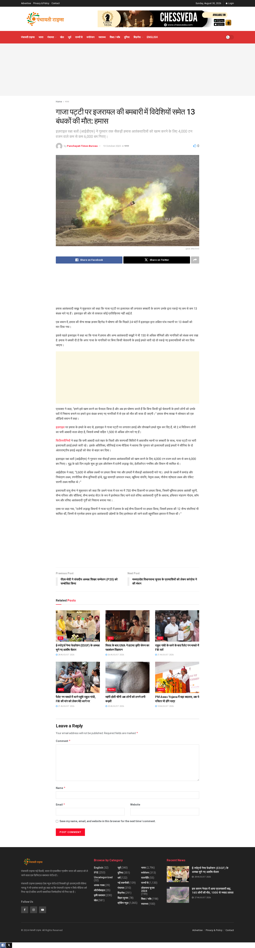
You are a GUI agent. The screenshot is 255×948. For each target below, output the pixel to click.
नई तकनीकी (123, 882)
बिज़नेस (137, 37)
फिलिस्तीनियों (63, 440)
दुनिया (127, 37)
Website (135, 804)
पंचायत (50, 37)
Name (61, 788)
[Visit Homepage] (45, 19)
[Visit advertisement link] (166, 18)
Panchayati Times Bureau (82, 146)
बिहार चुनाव (123, 897)
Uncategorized (103, 877)
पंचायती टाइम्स (28, 37)
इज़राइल (60, 427)
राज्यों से (79, 37)
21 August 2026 (165, 655)
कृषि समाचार (99, 895)
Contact (56, 3)
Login (231, 3)
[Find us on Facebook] (24, 909)
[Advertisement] (127, 70)
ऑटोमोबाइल (99, 890)
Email (60, 804)
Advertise (26, 3)
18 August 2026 (165, 706)
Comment (63, 741)
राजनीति (145, 877)
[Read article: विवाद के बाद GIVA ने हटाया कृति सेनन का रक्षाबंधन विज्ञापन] (127, 626)
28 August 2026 (65, 655)
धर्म (119, 877)
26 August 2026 (115, 655)
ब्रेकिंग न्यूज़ (123, 902)
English (152, 37)
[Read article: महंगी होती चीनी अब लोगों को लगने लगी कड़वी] (127, 677)
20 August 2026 (115, 706)
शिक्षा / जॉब (115, 37)
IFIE (96, 872)
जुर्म (69, 37)
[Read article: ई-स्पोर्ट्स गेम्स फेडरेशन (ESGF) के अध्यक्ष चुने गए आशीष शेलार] (78, 626)
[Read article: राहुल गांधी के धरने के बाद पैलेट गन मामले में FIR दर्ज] (177, 626)
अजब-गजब (99, 885)
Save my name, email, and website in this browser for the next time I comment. (108, 821)
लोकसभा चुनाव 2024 (148, 889)
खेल (62, 37)
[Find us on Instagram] (33, 909)
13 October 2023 (112, 146)
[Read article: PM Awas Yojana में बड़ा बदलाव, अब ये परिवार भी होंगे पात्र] (177, 677)
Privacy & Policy (41, 3)
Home (59, 101)
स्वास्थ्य (102, 37)
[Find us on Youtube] (42, 909)
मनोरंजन (90, 37)
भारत (41, 37)
